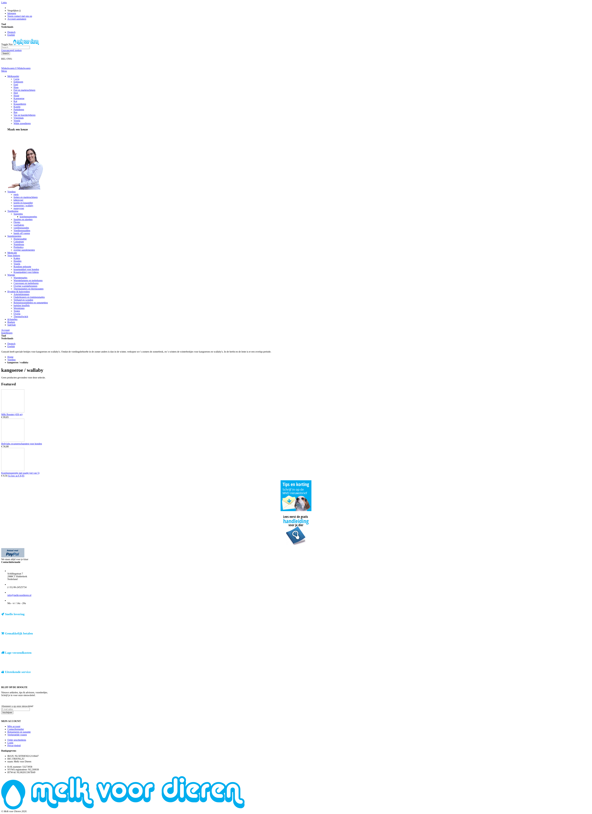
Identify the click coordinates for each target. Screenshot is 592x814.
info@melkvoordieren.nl (19, 595)
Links (4, 2)
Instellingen (6, 333)
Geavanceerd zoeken (11, 50)
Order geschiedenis (16, 740)
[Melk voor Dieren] (26, 44)
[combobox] (15, 47)
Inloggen (11, 13)
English (11, 35)
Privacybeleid (14, 745)
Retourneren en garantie (19, 732)
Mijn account (13, 726)
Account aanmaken (16, 19)
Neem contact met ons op (19, 16)
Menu (4, 71)
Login (10, 742)
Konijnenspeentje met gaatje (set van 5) (20, 473)
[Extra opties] (12, 556)
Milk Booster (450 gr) (12, 414)
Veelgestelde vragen (17, 734)
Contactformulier (15, 729)
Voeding (11, 359)
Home (10, 357)
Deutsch (11, 32)
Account (5, 330)
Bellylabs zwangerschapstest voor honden (21, 443)
